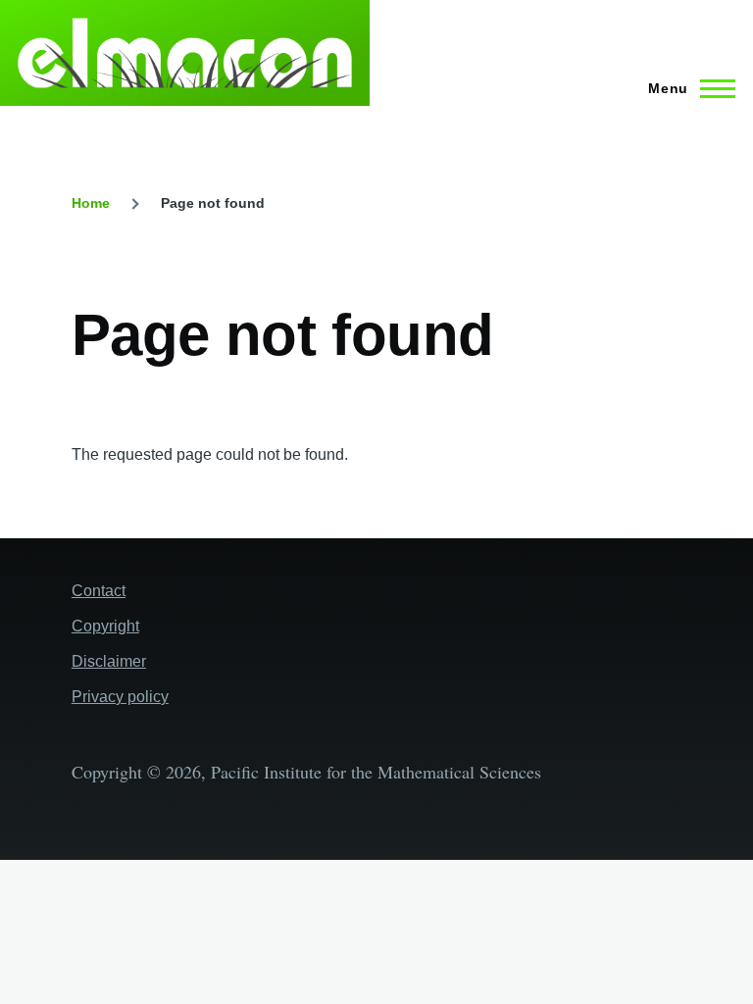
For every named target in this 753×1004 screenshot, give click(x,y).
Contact (99, 590)
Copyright (105, 626)
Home (91, 203)
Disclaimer (109, 661)
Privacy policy (120, 696)
